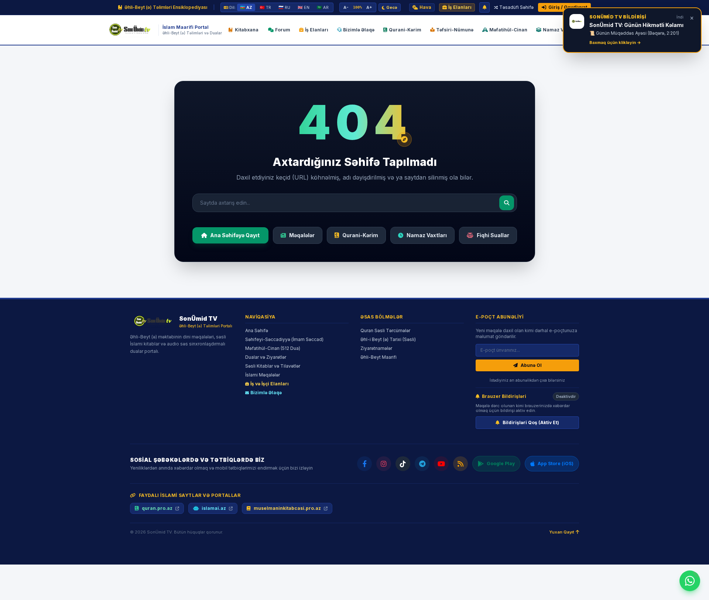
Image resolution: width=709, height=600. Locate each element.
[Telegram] (422, 463)
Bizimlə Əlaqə (266, 392)
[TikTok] (402, 463)
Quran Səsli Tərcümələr (385, 330)
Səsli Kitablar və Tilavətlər (272, 366)
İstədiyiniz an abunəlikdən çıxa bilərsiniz (527, 380)
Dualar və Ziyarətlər (265, 357)
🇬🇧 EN (303, 7)
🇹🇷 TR (265, 7)
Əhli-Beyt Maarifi (378, 357)
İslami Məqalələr (262, 375)
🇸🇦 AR (323, 7)
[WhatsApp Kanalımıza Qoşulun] (689, 580)
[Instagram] (383, 463)
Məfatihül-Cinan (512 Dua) (272, 348)
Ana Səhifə (256, 330)
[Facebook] (364, 463)
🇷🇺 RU (284, 7)
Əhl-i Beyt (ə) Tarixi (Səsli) (388, 339)
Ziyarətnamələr (376, 348)
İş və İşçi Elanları (269, 383)
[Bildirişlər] (484, 7)
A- (346, 7)
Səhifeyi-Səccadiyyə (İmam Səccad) (284, 339)
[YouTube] (441, 463)
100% (357, 7)
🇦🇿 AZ (246, 7)
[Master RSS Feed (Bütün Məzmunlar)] (460, 463)
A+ (369, 7)
